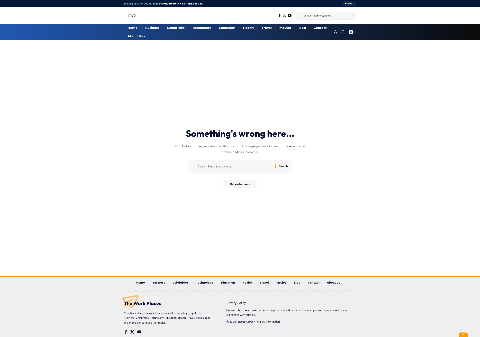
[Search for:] (235, 166)
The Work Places (142, 303)
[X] (284, 15)
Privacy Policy (172, 3)
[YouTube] (289, 15)
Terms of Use (194, 3)
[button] (349, 4)
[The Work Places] (132, 15)
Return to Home (240, 184)
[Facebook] (280, 15)
